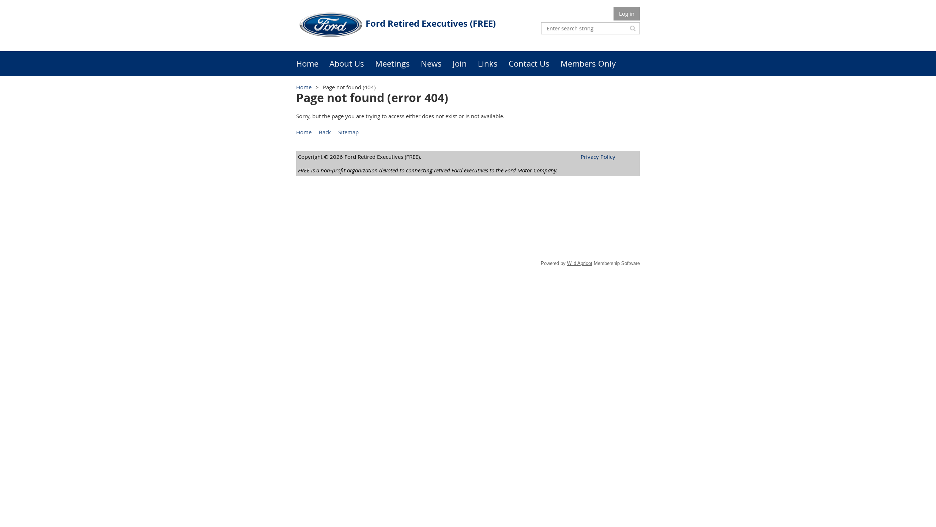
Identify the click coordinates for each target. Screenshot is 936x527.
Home (304, 87)
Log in (626, 13)
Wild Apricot (579, 263)
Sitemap (348, 132)
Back (325, 132)
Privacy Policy (598, 156)
